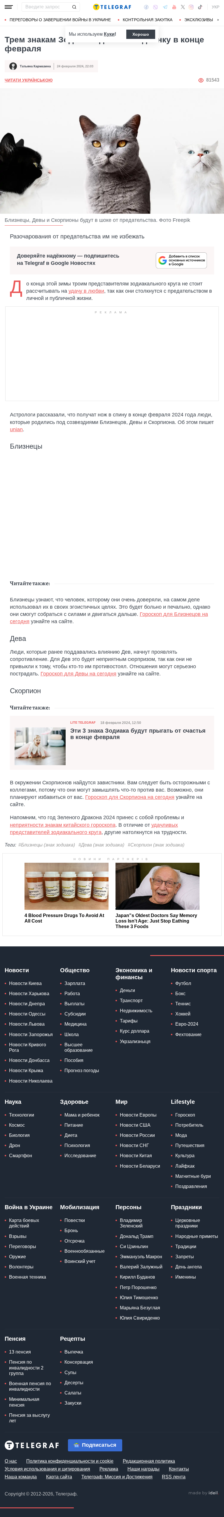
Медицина (75, 1024)
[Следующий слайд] (218, 20)
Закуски (72, 1403)
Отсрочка (74, 1241)
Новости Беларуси (140, 1166)
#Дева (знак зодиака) (101, 844)
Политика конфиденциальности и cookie (69, 1461)
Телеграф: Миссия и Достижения (117, 1476)
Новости (17, 970)
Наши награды (143, 1468)
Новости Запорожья (31, 1034)
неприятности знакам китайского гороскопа (63, 825)
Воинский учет (79, 1261)
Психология (77, 1145)
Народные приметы (196, 1236)
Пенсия (15, 1339)
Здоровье (74, 1102)
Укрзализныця (135, 1041)
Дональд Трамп (136, 1236)
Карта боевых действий (24, 1223)
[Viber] (155, 7)
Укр (215, 7)
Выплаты (74, 1003)
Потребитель (189, 1125)
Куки (109, 34)
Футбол (183, 983)
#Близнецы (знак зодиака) (46, 844)
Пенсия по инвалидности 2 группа (26, 1368)
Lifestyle (183, 1102)
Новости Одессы (27, 1013)
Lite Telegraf (83, 722)
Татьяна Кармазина (35, 66)
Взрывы (18, 1236)
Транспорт (131, 1000)
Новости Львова (27, 1024)
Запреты (184, 1256)
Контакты (179, 1468)
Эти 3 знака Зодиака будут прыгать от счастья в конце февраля (138, 733)
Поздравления (191, 1186)
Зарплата (74, 983)
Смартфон (20, 1155)
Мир (121, 1102)
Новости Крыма (26, 1070)
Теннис (183, 1003)
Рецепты (72, 1339)
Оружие (17, 1256)
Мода (181, 1135)
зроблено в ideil (203, 1493)
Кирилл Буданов (137, 1277)
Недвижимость (136, 1010)
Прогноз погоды (81, 1070)
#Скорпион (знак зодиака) (156, 844)
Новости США (135, 1125)
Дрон (14, 1145)
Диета (70, 1135)
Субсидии (75, 1013)
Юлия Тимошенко (139, 1297)
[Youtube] (174, 7)
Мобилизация (79, 1207)
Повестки (74, 1220)
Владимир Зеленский (131, 1223)
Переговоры (22, 1246)
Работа (72, 993)
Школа (71, 1034)
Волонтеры (21, 1266)
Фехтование (188, 1034)
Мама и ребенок (81, 1114)
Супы (70, 1372)
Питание (73, 1125)
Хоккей (182, 1013)
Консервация (78, 1362)
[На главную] (112, 7)
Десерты (73, 1382)
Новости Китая (136, 1155)
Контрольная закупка (147, 19)
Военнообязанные (84, 1251)
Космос (17, 1125)
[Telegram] (165, 7)
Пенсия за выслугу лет (29, 1418)
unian (16, 429)
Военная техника (27, 1277)
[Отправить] (74, 7)
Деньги (127, 990)
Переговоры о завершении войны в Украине (60, 19)
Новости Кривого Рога (27, 1047)
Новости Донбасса (29, 1060)
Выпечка (73, 1351)
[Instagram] (191, 7)
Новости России (137, 1135)
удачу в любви (86, 291)
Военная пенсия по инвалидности (30, 1386)
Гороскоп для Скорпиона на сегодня (129, 797)
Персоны (128, 1207)
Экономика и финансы (134, 973)
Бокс (180, 993)
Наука (13, 1102)
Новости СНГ (134, 1145)
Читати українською (28, 80)
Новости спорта (194, 970)
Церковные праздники (187, 1223)
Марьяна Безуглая (140, 1307)
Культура (185, 1155)
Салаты (72, 1392)
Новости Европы (138, 1114)
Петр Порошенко (138, 1287)
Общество (75, 970)
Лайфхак (185, 1166)
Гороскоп (185, 1114)
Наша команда (21, 1476)
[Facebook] (146, 7)
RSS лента (174, 1476)
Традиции (185, 1246)
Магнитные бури (193, 1176)
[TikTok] (200, 7)
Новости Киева (25, 983)
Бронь (71, 1230)
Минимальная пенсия (24, 1402)
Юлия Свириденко (140, 1317)
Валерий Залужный (141, 1266)
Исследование (80, 1155)
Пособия (73, 1060)
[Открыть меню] (9, 7)
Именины (185, 1277)
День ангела (188, 1266)
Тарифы (129, 1020)
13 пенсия (20, 1351)
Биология (19, 1135)
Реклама (108, 1468)
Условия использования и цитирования (47, 1468)
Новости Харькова (29, 993)
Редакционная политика (149, 1461)
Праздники (186, 1207)
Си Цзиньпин (134, 1246)
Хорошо (140, 34)
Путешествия (189, 1145)
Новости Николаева (30, 1081)
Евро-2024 (186, 1024)
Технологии (21, 1114)
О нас (11, 1461)
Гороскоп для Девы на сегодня (78, 674)
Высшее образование (78, 1047)
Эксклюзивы (198, 19)
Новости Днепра (27, 1003)
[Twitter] (183, 7)
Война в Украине (28, 1207)
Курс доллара (134, 1031)
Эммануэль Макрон (141, 1256)
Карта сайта (59, 1476)
